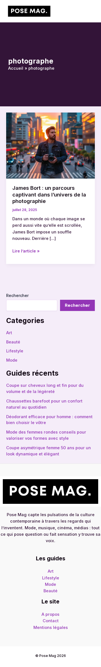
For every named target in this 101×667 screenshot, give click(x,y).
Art (9, 332)
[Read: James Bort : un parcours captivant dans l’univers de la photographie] (50, 145)
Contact (51, 620)
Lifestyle (14, 351)
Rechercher (17, 295)
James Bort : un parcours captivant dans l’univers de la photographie (49, 194)
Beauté (13, 342)
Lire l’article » (26, 251)
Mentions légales (50, 627)
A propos (50, 614)
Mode (11, 360)
